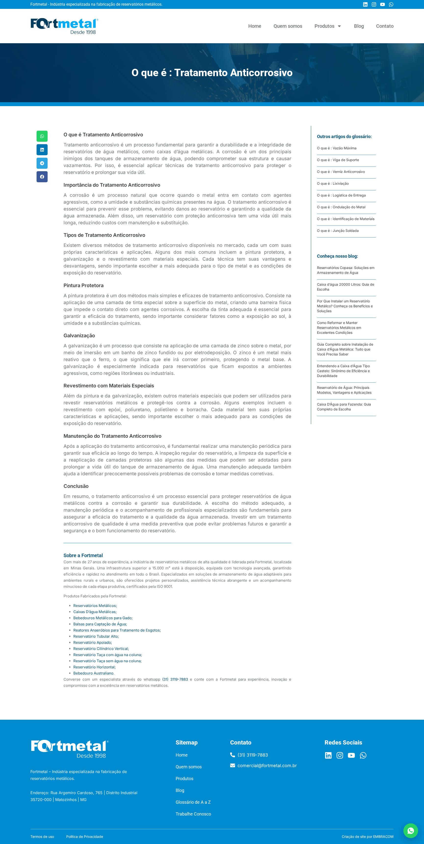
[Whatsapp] (391, 4)
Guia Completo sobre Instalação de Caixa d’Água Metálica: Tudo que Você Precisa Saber (345, 349)
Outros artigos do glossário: (344, 136)
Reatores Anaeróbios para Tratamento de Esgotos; (117, 630)
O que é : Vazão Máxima (337, 148)
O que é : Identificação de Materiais (345, 219)
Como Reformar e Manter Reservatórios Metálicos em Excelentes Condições (339, 328)
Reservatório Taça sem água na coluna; (107, 661)
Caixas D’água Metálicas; (95, 611)
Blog (359, 26)
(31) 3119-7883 (175, 679)
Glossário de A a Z (193, 802)
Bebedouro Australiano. (93, 673)
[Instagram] (373, 4)
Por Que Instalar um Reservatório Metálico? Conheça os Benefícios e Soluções (345, 306)
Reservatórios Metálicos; (95, 605)
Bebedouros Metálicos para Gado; (103, 618)
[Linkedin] (365, 4)
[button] (42, 136)
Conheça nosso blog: (337, 256)
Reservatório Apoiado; (92, 642)
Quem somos (288, 26)
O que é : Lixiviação (333, 183)
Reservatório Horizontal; (94, 667)
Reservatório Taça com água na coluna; (107, 654)
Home (254, 26)
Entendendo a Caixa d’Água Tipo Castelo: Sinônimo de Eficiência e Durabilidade (343, 371)
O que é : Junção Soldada (338, 230)
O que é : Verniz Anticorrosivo (341, 171)
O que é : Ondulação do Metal (341, 207)
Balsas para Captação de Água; (100, 624)
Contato (385, 26)
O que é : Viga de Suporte (338, 160)
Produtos (324, 26)
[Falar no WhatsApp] (410, 830)
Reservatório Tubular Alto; (96, 636)
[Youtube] (382, 4)
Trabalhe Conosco (193, 813)
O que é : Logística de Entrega (341, 195)
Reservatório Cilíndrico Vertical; (101, 648)
